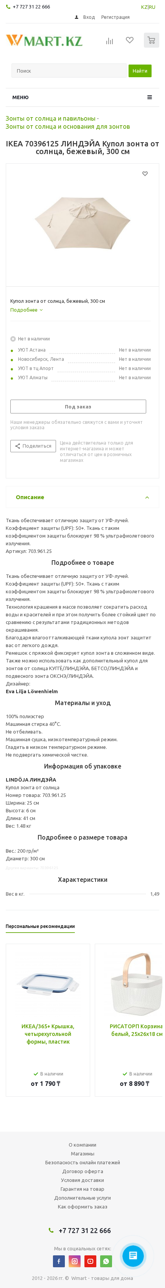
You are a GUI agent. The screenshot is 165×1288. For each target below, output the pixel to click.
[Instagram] (75, 1261)
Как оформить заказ (82, 1206)
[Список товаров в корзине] (152, 46)
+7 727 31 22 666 (31, 6)
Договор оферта (82, 1171)
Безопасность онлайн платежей (82, 1162)
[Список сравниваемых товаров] (110, 43)
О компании (82, 1144)
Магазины (82, 1153)
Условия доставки (82, 1180)
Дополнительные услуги (82, 1197)
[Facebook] (59, 1261)
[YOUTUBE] (90, 1261)
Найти (140, 70)
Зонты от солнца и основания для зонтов (68, 126)
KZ (144, 7)
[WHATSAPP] (106, 1261)
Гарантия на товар (82, 1189)
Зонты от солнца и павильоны (51, 118)
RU (152, 7)
